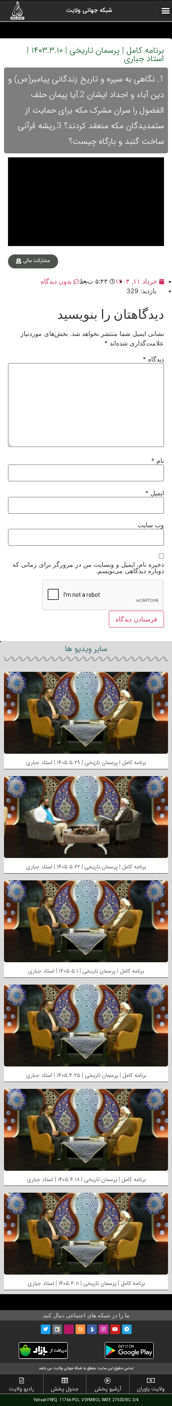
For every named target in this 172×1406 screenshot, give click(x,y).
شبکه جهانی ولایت (89, 10)
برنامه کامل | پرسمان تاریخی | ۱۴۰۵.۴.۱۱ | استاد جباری (86, 1283)
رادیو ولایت (21, 1388)
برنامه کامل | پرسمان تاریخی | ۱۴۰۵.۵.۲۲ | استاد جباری (86, 866)
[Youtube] (115, 1329)
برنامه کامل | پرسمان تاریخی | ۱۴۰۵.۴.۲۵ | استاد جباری (86, 1075)
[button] (165, 10)
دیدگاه (153, 359)
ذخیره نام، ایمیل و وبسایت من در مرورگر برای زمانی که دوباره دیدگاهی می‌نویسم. (88, 567)
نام (157, 460)
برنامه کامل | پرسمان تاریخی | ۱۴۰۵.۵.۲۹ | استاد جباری (86, 762)
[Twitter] (45, 1329)
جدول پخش (65, 1388)
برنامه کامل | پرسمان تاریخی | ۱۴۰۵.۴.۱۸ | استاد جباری (86, 1179)
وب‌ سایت (151, 525)
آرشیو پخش (107, 1388)
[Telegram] (127, 1329)
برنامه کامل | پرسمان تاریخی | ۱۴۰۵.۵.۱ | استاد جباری (86, 971)
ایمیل (154, 493)
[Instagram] (103, 1329)
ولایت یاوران (150, 1388)
